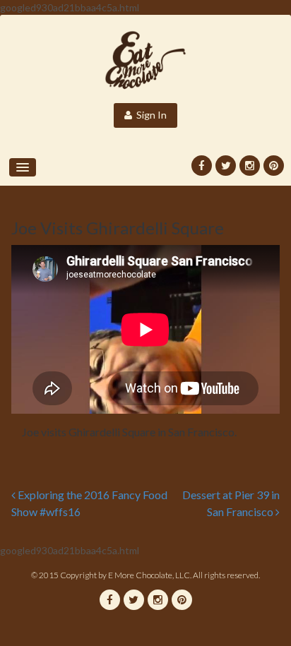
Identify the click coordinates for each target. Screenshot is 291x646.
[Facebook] (201, 165)
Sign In (149, 115)
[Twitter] (225, 165)
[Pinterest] (273, 165)
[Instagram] (249, 165)
